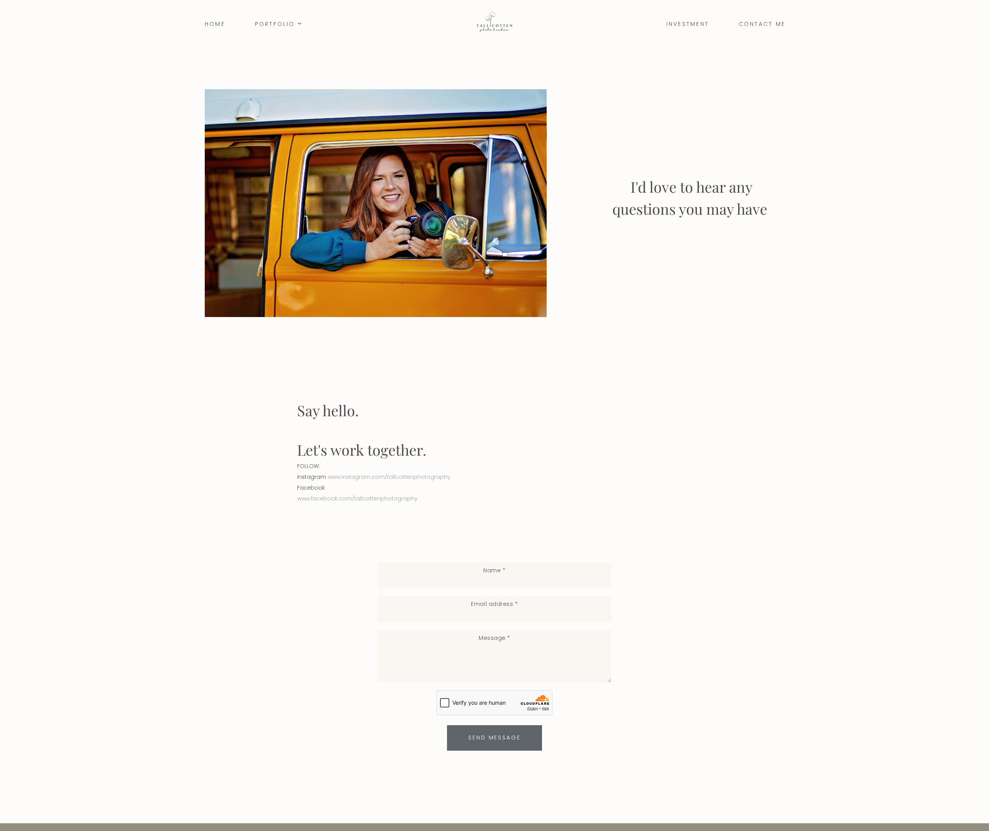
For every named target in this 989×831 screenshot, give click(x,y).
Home (215, 24)
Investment (687, 24)
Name (494, 570)
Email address (494, 604)
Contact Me (762, 24)
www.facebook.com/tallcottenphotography (357, 498)
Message (494, 638)
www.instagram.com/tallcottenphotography (389, 477)
